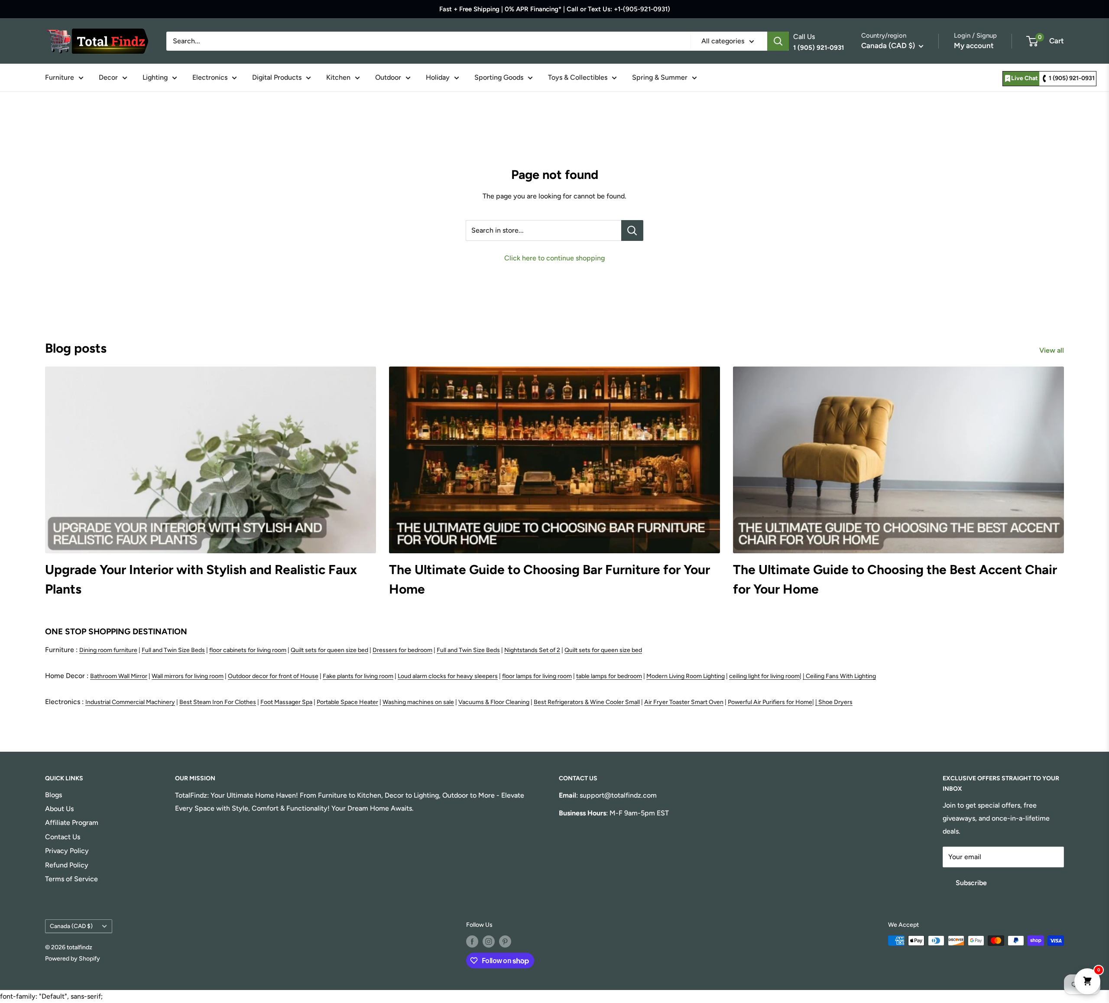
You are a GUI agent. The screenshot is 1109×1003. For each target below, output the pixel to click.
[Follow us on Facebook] (472, 941)
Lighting (155, 77)
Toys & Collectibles (577, 77)
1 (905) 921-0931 (1072, 78)
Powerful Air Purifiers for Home (770, 702)
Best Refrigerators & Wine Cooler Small (587, 702)
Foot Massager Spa (286, 702)
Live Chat (1024, 78)
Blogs (53, 795)
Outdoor (388, 77)
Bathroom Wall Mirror (118, 676)
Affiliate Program (71, 822)
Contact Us (62, 837)
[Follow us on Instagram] (489, 941)
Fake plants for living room (358, 676)
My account (974, 45)
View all (1052, 350)
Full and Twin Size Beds (173, 650)
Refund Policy (66, 865)
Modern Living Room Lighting (685, 676)
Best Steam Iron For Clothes (217, 702)
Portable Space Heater (347, 702)
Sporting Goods (498, 77)
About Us (59, 809)
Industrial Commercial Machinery (130, 702)
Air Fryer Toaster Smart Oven (683, 702)
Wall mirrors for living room (188, 676)
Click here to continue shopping (554, 258)
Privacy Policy (67, 851)
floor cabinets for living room (247, 650)
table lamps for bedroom (609, 676)
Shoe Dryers (835, 702)
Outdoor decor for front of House (273, 676)
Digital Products (277, 77)
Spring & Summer (659, 77)
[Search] (778, 41)
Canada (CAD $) (71, 925)
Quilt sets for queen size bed (329, 650)
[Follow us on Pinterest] (505, 941)
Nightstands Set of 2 (532, 650)
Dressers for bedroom (402, 650)
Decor (108, 77)
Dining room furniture (108, 650)
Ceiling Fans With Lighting (841, 676)
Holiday (438, 77)
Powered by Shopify (72, 958)
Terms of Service (71, 879)
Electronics (209, 77)
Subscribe (971, 883)
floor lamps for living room (537, 676)
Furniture (59, 77)
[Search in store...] (632, 230)
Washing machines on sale (418, 702)
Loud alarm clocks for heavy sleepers (448, 676)
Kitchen (338, 77)
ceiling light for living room (764, 676)
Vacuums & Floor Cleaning (493, 702)
